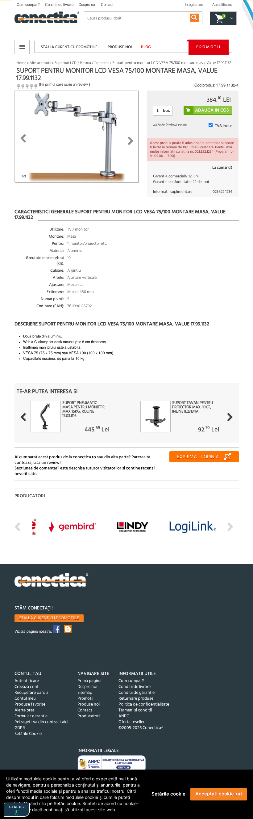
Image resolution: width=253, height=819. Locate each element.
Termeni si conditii (135, 710)
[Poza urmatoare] (130, 141)
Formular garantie (31, 716)
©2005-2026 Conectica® (140, 728)
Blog (146, 47)
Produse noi (120, 47)
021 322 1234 (222, 192)
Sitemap (84, 692)
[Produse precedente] (23, 417)
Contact (107, 4)
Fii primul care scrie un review (64, 84)
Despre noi (87, 4)
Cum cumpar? (28, 4)
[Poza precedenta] (23, 138)
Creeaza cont (27, 686)
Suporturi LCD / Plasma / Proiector (82, 63)
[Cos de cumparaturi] (231, 18)
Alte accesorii (40, 63)
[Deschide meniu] (22, 47)
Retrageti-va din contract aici (41, 722)
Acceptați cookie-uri (218, 794)
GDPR (20, 728)
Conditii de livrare (59, 4)
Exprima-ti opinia (198, 457)
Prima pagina (89, 681)
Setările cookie (168, 794)
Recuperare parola (31, 692)
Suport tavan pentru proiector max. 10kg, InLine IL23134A (192, 407)
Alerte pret (24, 710)
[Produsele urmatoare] (230, 417)
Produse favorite (30, 704)
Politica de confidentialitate (143, 704)
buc (166, 110)
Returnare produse (135, 698)
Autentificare (27, 681)
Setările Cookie (28, 733)
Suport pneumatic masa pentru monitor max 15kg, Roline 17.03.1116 (83, 409)
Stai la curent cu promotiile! (69, 47)
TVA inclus (223, 126)
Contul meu (25, 698)
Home (21, 63)
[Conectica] (52, 580)
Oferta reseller (131, 722)
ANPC (123, 716)
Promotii (208, 47)
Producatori (88, 716)
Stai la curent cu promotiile (49, 618)
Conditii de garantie (136, 692)
